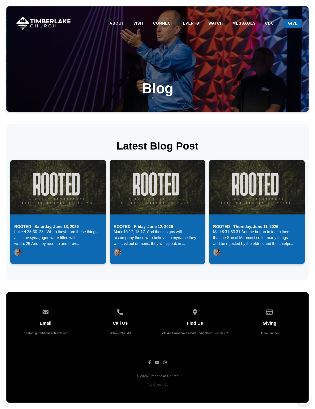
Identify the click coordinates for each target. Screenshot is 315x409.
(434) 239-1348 (120, 333)
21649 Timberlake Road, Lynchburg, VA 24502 (195, 333)
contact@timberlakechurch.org (45, 333)
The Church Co (157, 384)
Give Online (269, 333)
